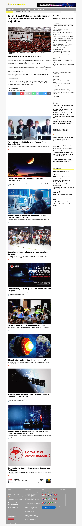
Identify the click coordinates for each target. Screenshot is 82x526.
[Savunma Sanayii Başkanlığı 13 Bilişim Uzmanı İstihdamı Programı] (29, 275)
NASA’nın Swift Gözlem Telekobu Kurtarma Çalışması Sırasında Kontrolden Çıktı (28, 396)
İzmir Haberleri (45, 514)
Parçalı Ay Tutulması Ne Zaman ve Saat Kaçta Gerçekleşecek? (25, 180)
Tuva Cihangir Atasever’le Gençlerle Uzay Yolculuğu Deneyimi (28, 253)
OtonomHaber (58, 134)
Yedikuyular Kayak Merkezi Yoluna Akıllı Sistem (62, 88)
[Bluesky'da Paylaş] (45, 93)
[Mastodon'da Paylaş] (37, 93)
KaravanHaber (33, 498)
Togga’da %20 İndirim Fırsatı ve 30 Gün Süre (63, 137)
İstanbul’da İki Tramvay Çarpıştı (60, 127)
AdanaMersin (33, 496)
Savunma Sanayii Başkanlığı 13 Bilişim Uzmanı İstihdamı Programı (29, 290)
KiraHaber (38, 503)
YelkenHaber (27, 499)
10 (64, 499)
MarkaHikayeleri (30, 504)
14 (73, 499)
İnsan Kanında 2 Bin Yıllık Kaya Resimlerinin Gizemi (63, 54)
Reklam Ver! (41, 9)
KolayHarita (27, 508)
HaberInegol (27, 503)
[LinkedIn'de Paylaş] (18, 93)
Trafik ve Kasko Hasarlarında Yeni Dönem (62, 143)
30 (62, 505)
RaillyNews (27, 514)
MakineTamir (27, 500)
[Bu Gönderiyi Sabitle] (22, 93)
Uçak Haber (57, 168)
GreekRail (36, 516)
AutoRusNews (37, 518)
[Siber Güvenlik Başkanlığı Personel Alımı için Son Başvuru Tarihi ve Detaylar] (29, 201)
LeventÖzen (27, 495)
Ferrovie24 (27, 518)
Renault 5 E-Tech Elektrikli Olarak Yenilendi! (63, 165)
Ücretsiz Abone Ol (48, 507)
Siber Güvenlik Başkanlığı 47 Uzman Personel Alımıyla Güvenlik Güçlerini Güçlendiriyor (28, 432)
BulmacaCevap (28, 507)
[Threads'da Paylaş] (49, 93)
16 (62, 501)
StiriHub (30, 518)
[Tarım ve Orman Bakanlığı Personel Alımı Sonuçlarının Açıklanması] (29, 454)
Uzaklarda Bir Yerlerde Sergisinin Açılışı (62, 201)
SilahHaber (35, 500)
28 (73, 503)
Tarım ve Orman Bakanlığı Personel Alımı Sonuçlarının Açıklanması (29, 469)
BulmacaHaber (36, 504)
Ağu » (62, 506)
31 (64, 505)
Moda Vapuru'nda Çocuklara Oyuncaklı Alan (62, 83)
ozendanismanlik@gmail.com (15, 502)
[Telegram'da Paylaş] (41, 93)
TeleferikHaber (36, 492)
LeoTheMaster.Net (28, 502)
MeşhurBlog (27, 511)
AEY (25, 504)
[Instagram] (10, 508)
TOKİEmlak (32, 511)
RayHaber (57, 96)
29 (59, 505)
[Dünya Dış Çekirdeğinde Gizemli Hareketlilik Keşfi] (29, 346)
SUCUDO (27, 492)
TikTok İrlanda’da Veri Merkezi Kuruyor (61, 89)
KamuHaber (32, 499)
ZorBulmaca (36, 508)
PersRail (26, 516)
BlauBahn (38, 514)
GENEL (17, 24)
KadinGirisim (32, 495)
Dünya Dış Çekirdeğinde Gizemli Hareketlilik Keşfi (27, 360)
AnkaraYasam (27, 496)
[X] (12, 508)
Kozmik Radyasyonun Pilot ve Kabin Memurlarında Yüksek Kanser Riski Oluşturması (61, 173)
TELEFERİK (18, 9)
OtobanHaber (32, 503)
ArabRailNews (33, 515)
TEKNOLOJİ (27, 9)
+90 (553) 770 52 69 (12, 500)
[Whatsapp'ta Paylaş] (33, 93)
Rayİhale (38, 510)
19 (68, 501)
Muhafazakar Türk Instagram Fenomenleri (62, 90)
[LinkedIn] (14, 508)
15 (59, 501)
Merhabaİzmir (27, 498)
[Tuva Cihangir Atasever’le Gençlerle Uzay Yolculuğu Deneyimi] (29, 238)
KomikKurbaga (34, 507)
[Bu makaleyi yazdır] (30, 93)
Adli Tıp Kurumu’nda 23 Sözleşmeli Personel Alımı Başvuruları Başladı (27, 143)
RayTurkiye (32, 508)
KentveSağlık (27, 510)
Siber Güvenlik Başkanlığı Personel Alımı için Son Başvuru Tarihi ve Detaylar (27, 216)
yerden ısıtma (51, 514)
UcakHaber (37, 499)
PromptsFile (27, 519)
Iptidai (31, 500)
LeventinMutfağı (33, 510)
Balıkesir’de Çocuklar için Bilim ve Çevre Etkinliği (27, 325)
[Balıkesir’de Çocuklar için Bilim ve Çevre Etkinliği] (29, 311)
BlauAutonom (31, 516)
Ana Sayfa (10, 9)
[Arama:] (67, 11)
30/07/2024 (12, 24)
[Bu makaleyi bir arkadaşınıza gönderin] (26, 93)
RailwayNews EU (33, 519)
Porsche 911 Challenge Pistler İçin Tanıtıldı (63, 152)
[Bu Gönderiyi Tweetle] (14, 93)
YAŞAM (33, 9)
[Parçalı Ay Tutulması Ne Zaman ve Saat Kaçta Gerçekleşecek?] (29, 165)
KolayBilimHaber (35, 502)
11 (66, 499)
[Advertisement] (29, 105)
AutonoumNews (32, 514)
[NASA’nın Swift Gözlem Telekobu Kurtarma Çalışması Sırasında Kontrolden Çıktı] (29, 381)
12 (68, 499)
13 (71, 499)
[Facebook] (9, 508)
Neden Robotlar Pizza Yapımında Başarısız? (63, 100)
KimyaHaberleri (34, 494)
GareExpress (27, 515)
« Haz (60, 506)
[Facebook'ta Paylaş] (10, 93)
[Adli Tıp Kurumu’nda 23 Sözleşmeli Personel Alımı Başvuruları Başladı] (29, 128)
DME (33, 518)
